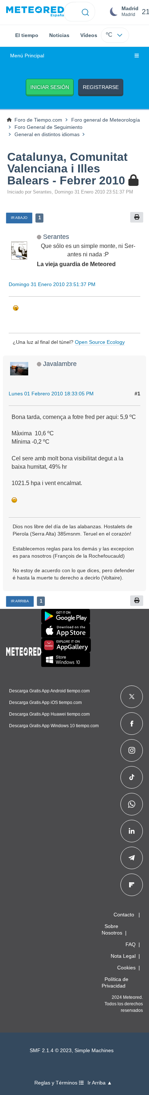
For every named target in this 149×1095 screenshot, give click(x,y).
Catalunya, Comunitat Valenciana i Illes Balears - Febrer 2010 (67, 168)
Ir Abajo (19, 218)
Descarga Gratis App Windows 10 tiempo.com (54, 725)
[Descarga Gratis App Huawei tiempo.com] (66, 645)
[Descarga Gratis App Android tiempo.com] (65, 616)
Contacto (124, 914)
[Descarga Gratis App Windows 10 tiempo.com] (65, 659)
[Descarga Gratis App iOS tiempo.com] (65, 630)
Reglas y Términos (56, 1083)
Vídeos (88, 35)
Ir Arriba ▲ (100, 1083)
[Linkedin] (132, 831)
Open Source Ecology (100, 342)
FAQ (130, 944)
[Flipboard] (131, 884)
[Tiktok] (132, 777)
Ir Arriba (20, 601)
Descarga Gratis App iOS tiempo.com (45, 702)
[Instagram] (131, 750)
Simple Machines (94, 1050)
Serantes (56, 236)
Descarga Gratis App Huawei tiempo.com (49, 714)
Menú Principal (27, 55)
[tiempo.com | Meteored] (23, 650)
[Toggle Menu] (137, 56)
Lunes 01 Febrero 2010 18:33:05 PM (51, 393)
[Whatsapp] (131, 804)
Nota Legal (123, 956)
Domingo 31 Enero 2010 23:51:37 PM (52, 284)
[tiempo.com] (35, 11)
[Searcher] (85, 11)
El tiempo (26, 35)
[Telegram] (131, 858)
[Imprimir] (136, 217)
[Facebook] (131, 723)
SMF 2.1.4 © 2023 (51, 1050)
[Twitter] (132, 696)
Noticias (59, 35)
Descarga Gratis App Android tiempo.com (49, 690)
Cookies (126, 967)
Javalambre (60, 363)
